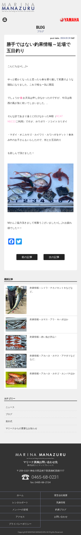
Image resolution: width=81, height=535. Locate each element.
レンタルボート (20, 502)
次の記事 (54, 257)
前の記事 (27, 257)
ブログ (9, 414)
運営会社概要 (61, 495)
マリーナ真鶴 (30, 7)
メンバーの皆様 (20, 509)
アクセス (20, 516)
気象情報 (60, 502)
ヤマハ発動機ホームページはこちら (59, 20)
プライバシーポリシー (20, 523)
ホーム (20, 495)
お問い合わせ (5, 20)
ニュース (10, 407)
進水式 (9, 421)
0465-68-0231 (45, 477)
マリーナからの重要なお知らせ (21, 428)
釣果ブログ (60, 509)
